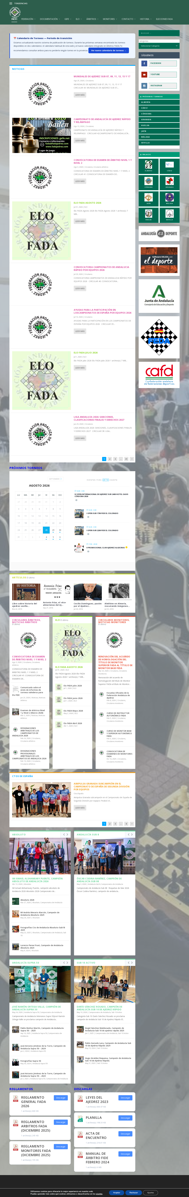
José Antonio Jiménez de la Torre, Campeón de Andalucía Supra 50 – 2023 (43, 1074)
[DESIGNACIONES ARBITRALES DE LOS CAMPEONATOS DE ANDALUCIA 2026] (15, 729)
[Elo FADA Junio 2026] (58, 699)
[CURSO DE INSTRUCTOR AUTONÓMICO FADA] (101, 714)
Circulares (90, 80)
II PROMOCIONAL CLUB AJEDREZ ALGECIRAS (105, 547)
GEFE (66, 19)
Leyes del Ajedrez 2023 (97, 1099)
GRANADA (146, 119)
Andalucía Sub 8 (94, 884)
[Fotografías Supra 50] (15, 1062)
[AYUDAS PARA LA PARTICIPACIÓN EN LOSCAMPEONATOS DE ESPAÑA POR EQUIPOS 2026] (41, 327)
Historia (144, 19)
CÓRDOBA (146, 114)
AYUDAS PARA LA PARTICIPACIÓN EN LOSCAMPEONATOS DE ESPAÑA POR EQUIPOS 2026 (102, 311)
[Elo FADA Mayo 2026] (58, 712)
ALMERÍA (145, 102)
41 (126, 459)
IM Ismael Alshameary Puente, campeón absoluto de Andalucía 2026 (37, 880)
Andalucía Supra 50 (31, 1012)
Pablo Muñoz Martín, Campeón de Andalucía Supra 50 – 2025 (42, 1029)
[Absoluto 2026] (15, 901)
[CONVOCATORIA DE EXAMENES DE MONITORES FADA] (101, 752)
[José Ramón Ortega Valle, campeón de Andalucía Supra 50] (40, 984)
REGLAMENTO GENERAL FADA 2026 (33, 1101)
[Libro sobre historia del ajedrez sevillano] (26, 592)
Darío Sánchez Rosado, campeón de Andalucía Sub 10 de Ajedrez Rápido (99, 1008)
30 (60, 530)
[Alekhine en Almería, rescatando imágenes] (119, 592)
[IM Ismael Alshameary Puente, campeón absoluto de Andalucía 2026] (40, 856)
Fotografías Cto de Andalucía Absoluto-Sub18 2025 (42, 928)
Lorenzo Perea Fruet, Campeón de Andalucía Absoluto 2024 (41, 946)
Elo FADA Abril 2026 (73, 723)
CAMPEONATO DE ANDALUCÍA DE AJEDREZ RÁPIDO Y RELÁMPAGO (102, 121)
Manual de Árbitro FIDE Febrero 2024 (97, 1157)
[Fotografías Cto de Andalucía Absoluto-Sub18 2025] (15, 928)
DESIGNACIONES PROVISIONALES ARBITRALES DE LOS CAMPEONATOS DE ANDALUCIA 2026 (29, 755)
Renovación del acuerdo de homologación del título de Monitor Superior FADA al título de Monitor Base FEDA (115, 662)
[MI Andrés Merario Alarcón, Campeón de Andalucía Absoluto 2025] (15, 913)
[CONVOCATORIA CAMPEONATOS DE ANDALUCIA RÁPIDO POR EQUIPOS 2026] (41, 284)
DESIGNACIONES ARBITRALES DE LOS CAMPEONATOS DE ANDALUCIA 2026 (25, 732)
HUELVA (145, 125)
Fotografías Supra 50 (30, 1061)
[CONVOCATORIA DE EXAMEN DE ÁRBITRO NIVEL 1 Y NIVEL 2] (41, 177)
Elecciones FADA (164, 19)
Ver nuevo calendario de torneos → (108, 50)
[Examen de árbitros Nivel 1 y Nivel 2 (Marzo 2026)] (15, 711)
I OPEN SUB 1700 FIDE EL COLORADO (102, 513)
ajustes (99, 1194)
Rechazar (134, 1192)
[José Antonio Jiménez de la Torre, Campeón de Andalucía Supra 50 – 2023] (15, 1074)
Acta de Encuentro (96, 1135)
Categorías (143, 41)
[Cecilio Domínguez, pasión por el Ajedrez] (88, 592)
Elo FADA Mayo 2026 (73, 710)
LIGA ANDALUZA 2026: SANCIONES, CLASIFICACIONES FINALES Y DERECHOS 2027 (99, 418)
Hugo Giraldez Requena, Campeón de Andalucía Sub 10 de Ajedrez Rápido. (108, 1059)
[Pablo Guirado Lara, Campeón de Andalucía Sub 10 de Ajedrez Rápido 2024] (80, 1044)
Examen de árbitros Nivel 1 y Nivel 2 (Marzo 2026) (32, 711)
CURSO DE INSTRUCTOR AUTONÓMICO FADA (118, 714)
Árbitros (91, 19)
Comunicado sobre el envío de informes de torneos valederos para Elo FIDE (27, 691)
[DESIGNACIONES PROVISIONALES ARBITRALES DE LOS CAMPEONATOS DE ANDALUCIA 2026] (15, 752)
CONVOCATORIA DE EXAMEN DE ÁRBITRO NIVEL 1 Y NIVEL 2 (103, 161)
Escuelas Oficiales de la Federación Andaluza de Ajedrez (118, 695)
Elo (77, 19)
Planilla (94, 1117)
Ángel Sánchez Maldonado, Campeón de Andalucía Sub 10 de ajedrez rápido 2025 (104, 1029)
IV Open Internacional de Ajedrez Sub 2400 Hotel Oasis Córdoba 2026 (101, 495)
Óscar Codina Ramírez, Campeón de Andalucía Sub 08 (99, 880)
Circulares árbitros (101, 167)
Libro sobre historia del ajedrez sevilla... (24, 604)
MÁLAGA (145, 137)
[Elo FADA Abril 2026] (58, 724)
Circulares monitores (115, 703)
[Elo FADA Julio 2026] (41, 380)
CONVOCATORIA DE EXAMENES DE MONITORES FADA (119, 754)
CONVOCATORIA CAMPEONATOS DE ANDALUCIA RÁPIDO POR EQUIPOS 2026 (101, 269)
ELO (85, 207)
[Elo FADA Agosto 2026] (41, 230)
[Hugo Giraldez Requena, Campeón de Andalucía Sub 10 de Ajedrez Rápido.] (80, 1059)
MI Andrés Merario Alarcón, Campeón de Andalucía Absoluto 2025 (39, 913)
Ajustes (150, 1192)
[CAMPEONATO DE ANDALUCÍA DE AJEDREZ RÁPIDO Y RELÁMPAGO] (41, 135)
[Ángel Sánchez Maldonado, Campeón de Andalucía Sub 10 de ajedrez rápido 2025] (80, 1029)
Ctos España (78, 793)
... (120, 459)
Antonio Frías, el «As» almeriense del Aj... (54, 603)
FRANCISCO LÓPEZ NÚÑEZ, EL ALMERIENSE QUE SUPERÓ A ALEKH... (60, 3)
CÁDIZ (144, 108)
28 (46, 530)
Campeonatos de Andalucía (51, 902)
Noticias (35, 697)
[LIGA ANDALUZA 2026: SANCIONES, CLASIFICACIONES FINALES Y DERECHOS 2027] (41, 434)
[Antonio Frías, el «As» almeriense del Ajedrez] (57, 591)
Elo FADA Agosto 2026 (87, 202)
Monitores (109, 19)
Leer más (80, 95)
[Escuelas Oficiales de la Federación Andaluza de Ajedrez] (101, 694)
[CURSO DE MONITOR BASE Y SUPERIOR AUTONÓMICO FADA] (101, 732)
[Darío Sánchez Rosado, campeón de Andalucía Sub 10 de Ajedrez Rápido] (104, 984)
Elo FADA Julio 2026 (86, 352)
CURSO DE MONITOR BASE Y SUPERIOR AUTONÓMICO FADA (119, 733)
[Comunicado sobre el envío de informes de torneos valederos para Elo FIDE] (15, 688)
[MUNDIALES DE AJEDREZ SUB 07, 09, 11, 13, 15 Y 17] (41, 93)
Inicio (14, 19)
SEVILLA (145, 143)
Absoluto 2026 (27, 900)
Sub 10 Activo (117, 1012)
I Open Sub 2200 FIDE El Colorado (102, 530)
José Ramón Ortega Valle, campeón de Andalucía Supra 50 (36, 1008)
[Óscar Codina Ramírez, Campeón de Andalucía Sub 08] (104, 856)
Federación (27, 19)
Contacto (127, 19)
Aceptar (116, 1192)
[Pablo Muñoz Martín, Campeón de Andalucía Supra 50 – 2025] (15, 1029)
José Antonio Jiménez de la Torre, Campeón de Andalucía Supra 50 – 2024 (43, 1047)
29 (53, 530)
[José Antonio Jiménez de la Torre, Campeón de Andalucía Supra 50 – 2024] (15, 1047)
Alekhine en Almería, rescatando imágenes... (117, 604)
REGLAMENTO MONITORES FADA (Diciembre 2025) (36, 1150)
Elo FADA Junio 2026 (73, 698)
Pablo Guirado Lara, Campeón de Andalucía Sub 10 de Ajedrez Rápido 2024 (108, 1044)
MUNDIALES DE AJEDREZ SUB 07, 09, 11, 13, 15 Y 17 (102, 76)
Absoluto (27, 884)
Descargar (60, 1097)
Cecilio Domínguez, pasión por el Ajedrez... (88, 604)
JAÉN (143, 131)
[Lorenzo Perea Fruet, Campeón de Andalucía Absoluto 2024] (15, 946)
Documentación (49, 19)
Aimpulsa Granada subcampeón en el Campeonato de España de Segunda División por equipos (102, 786)
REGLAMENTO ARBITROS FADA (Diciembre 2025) (35, 1126)
